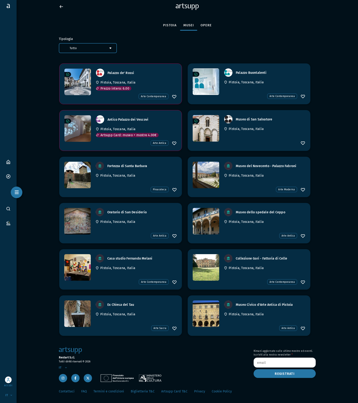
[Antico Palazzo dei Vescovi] (77, 128)
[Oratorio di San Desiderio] (77, 221)
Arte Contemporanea (153, 96)
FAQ (84, 391)
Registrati (285, 374)
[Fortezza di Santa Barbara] (77, 175)
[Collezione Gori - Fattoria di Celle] (206, 267)
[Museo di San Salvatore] (206, 128)
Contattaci (67, 391)
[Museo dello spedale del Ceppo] (206, 221)
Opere (206, 25)
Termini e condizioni (108, 391)
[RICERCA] (8, 208)
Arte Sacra (160, 328)
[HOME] (8, 162)
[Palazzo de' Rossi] (77, 82)
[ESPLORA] (8, 176)
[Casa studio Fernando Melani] (77, 267)
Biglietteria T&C (143, 391)
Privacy (199, 391)
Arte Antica (159, 143)
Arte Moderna (286, 189)
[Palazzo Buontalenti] (206, 81)
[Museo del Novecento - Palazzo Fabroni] (206, 175)
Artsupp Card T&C (174, 391)
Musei (188, 25)
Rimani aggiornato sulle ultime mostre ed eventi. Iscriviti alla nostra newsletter (283, 353)
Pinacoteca (159, 189)
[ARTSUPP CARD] (8, 223)
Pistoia (170, 25)
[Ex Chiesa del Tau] (77, 313)
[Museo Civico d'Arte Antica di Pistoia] (206, 313)
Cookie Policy (222, 391)
